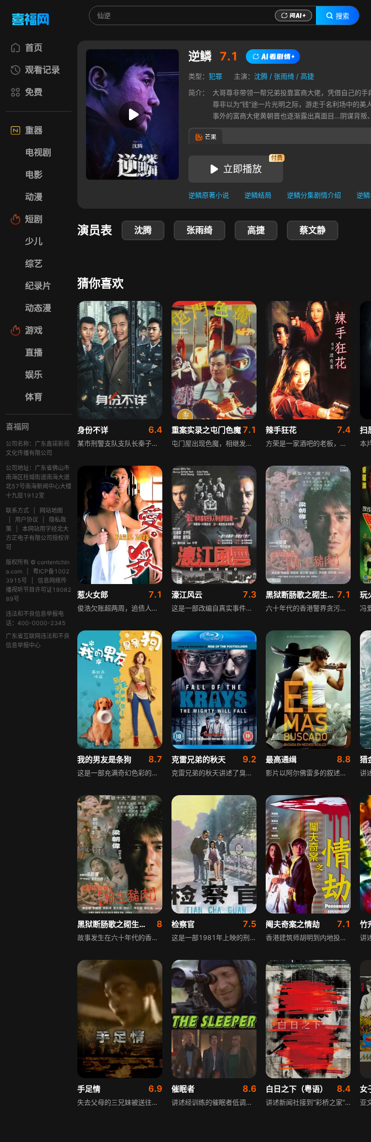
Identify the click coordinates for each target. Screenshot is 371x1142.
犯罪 (215, 76)
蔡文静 (313, 230)
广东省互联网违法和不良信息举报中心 (38, 640)
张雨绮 (284, 76)
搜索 (342, 16)
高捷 (307, 76)
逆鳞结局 (257, 195)
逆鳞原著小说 (208, 195)
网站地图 (51, 510)
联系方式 (17, 510)
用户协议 (26, 519)
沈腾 (261, 76)
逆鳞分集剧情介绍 (314, 195)
